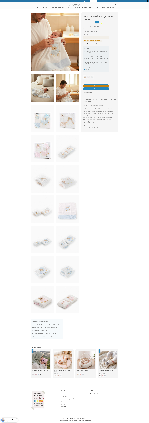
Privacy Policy (61, 420)
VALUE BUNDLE (70, 7)
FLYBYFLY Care (64, 396)
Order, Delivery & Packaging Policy (71, 420)
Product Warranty (64, 403)
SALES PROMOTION (44, 7)
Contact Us (63, 408)
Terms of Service (87, 420)
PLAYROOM (77, 7)
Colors (85, 73)
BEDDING (91, 7)
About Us (62, 393)
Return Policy (63, 401)
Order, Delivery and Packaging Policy (68, 399)
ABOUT (36, 7)
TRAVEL (103, 7)
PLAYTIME (97, 7)
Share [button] (86, 96)
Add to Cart (96, 88)
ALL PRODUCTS (53, 7)
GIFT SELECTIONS (61, 7)
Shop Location (63, 406)
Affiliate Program (64, 404)
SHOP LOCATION (110, 7)
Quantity (84, 80)
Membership (63, 394)
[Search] (46, 5)
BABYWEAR (84, 7)
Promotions (86, 34)
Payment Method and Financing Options (69, 398)
